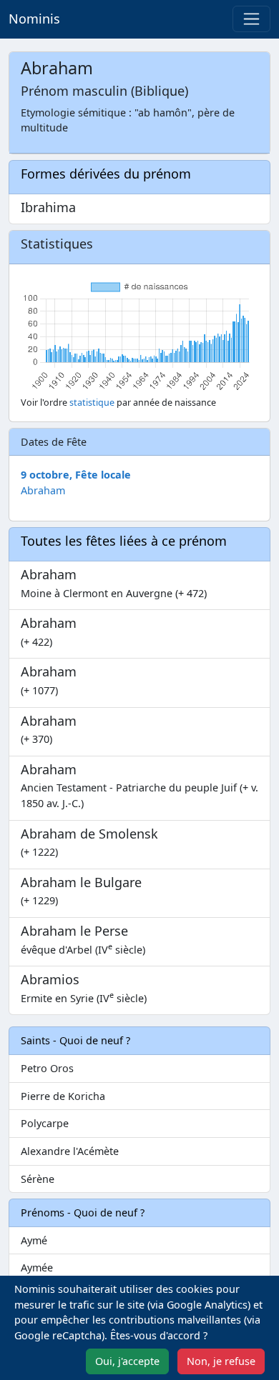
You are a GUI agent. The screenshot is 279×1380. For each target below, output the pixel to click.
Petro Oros (47, 1068)
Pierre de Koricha (63, 1096)
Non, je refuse (221, 1361)
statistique (91, 402)
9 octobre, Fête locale (76, 474)
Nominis (34, 18)
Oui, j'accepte (127, 1361)
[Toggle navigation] (251, 19)
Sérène (37, 1179)
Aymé (34, 1240)
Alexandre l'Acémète (70, 1151)
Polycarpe (45, 1123)
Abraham (43, 490)
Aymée (37, 1267)
